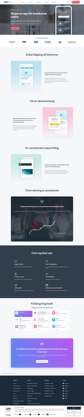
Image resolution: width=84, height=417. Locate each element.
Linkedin (66, 393)
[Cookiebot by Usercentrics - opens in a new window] (8, 415)
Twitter (65, 388)
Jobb (14, 393)
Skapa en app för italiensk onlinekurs (9, 373)
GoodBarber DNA (16, 388)
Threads (66, 395)
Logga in (68, 2)
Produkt (23, 2)
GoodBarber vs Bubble (49, 385)
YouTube (66, 390)
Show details (52, 414)
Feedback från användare (32, 398)
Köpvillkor (15, 398)
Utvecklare (29, 401)
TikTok (65, 398)
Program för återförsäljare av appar (34, 393)
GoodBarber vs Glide (48, 390)
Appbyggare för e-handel (32, 383)
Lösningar (30, 2)
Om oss (14, 383)
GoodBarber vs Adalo (48, 383)
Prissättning (54, 2)
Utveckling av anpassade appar (33, 403)
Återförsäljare (38, 2)
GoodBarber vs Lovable (49, 393)
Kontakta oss (16, 403)
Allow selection (74, 411)
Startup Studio (16, 390)
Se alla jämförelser (48, 395)
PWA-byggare (30, 388)
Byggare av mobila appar (32, 385)
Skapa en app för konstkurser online (75, 373)
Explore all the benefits (42, 361)
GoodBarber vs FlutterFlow (49, 388)
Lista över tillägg (30, 390)
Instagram (66, 385)
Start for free (15, 28)
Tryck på (15, 395)
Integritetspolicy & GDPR (18, 401)
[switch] (29, 414)
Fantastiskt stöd (16, 385)
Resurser (46, 2)
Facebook (66, 383)
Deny (74, 414)
